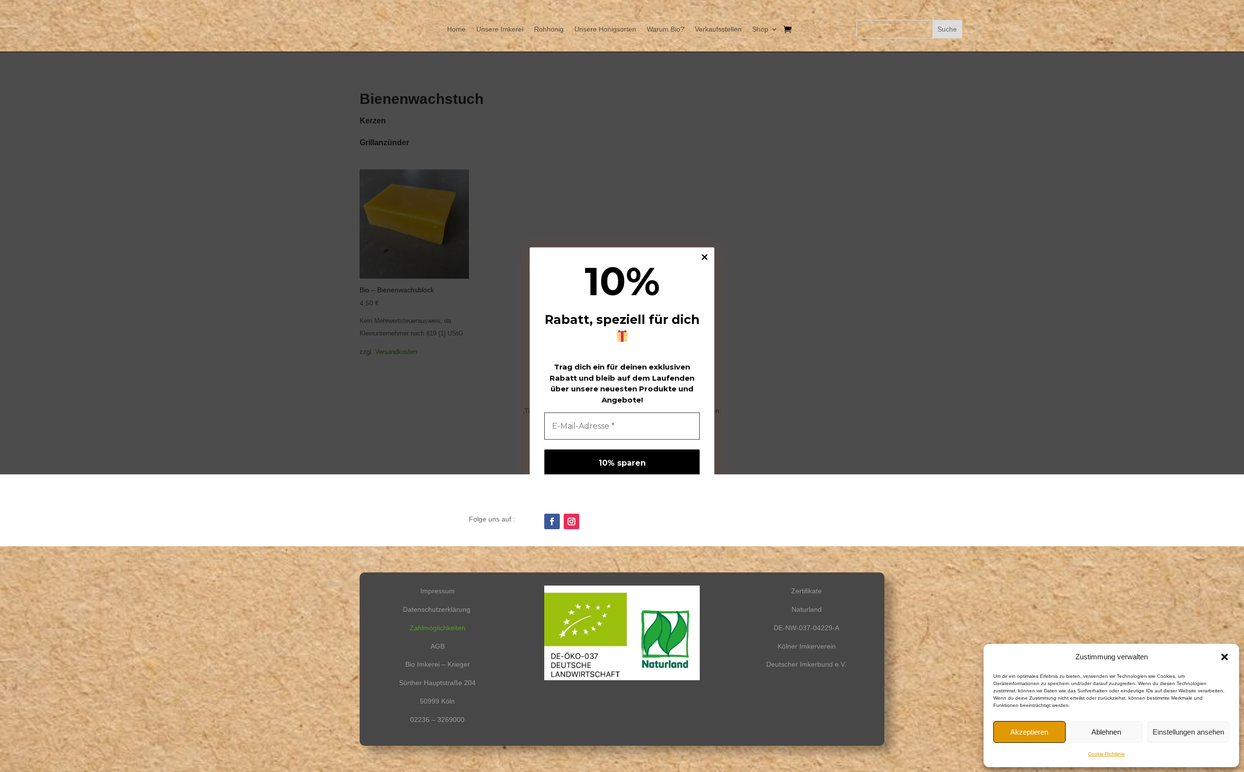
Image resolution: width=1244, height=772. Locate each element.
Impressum (437, 591)
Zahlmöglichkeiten (438, 628)
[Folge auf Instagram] (571, 521)
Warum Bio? (665, 29)
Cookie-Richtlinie (1106, 753)
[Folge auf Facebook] (552, 521)
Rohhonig (549, 29)
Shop (760, 29)
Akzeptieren (1029, 732)
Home (456, 29)
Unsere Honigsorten (605, 29)
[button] (1224, 657)
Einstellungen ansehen (1188, 732)
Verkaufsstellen (718, 29)
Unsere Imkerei (499, 29)
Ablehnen (1106, 732)
